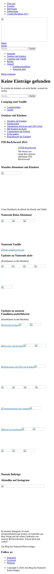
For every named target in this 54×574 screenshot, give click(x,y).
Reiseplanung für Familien (19, 136)
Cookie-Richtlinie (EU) (17, 14)
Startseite (11, 53)
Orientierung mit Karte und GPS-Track (24, 126)
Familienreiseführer (21, 66)
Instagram (11, 557)
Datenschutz (12, 11)
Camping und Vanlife (16, 59)
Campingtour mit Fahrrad (18, 131)
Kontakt (10, 6)
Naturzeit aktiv (19, 69)
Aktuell (10, 64)
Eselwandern (13, 134)
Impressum (12, 8)
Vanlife (10, 110)
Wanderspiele (13, 123)
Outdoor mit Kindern (16, 56)
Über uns (11, 3)
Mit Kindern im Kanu (17, 129)
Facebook (11, 560)
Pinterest (11, 563)
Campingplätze (14, 107)
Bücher (10, 61)
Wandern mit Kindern (17, 121)
